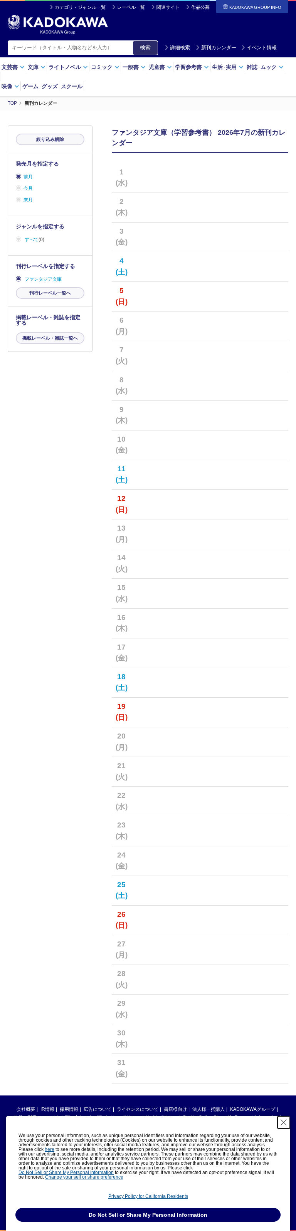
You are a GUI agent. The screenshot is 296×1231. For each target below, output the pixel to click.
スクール (71, 86)
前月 (28, 176)
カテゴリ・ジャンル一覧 (80, 7)
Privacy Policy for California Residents (148, 1196)
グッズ (50, 86)
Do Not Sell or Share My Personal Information (66, 1172)
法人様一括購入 (208, 1109)
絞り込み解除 (50, 139)
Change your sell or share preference (84, 1177)
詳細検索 (180, 47)
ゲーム (30, 86)
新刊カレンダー (218, 47)
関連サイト (168, 7)
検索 (145, 47)
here (49, 1149)
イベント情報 (262, 47)
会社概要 (26, 1109)
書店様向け (175, 1109)
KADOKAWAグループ (252, 1109)
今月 (28, 188)
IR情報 (47, 1109)
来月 (28, 200)
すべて (32, 239)
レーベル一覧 (131, 7)
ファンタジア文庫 (43, 279)
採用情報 (69, 1109)
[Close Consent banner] (284, 1122)
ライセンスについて (137, 1109)
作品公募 (200, 7)
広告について (97, 1109)
